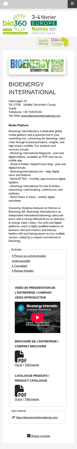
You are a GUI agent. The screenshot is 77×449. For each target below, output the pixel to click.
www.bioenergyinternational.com (41, 115)
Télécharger (32, 364)
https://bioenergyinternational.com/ (37, 417)
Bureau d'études (23, 270)
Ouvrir (18, 364)
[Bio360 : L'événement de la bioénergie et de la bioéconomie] (34, 4)
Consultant (20, 265)
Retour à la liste (40, 435)
